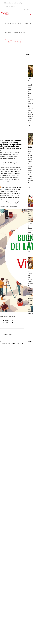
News (10, 334)
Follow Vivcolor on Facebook (7, 316)
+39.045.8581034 (9, 6)
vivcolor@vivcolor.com (13, 3)
